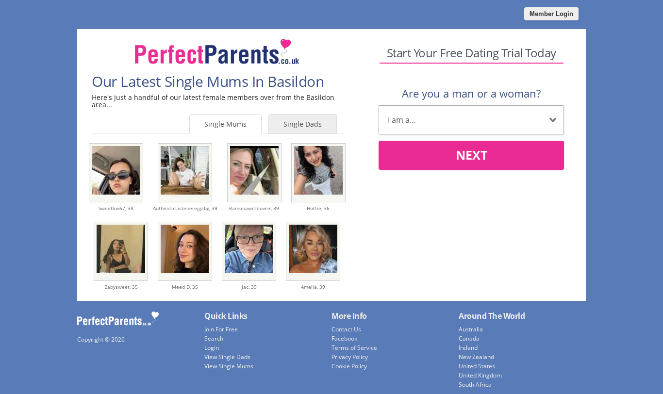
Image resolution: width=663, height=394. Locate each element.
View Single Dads (227, 357)
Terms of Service (354, 348)
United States (477, 366)
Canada (469, 338)
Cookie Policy (349, 366)
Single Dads (302, 124)
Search (213, 338)
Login (211, 348)
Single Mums (225, 124)
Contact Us (346, 329)
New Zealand (476, 357)
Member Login (551, 13)
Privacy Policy (350, 357)
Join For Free (221, 329)
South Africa (475, 384)
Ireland (468, 348)
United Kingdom (480, 375)
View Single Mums (228, 366)
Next (471, 155)
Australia (471, 329)
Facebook (344, 338)
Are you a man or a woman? (471, 93)
